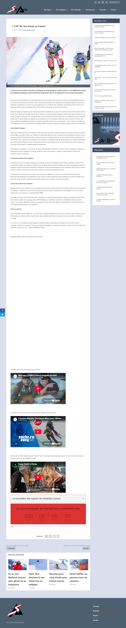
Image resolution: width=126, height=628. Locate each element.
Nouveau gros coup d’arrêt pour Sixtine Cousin (58, 577)
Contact (95, 620)
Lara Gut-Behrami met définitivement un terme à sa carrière (105, 181)
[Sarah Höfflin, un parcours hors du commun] (79, 564)
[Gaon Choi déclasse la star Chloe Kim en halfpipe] (38, 564)
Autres (113, 10)
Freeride (103, 10)
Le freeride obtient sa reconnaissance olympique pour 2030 (103, 55)
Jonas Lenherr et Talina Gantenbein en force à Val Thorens (105, 194)
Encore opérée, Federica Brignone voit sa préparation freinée (105, 157)
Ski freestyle (76, 10)
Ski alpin (47, 10)
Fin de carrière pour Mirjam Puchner (103, 96)
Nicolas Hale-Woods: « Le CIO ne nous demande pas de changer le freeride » (103, 49)
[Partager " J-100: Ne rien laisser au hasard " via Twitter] (50, 536)
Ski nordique (61, 10)
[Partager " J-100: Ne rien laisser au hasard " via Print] (58, 536)
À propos (96, 606)
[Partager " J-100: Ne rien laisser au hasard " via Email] (54, 536)
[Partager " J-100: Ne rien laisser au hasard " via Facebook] (46, 536)
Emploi (95, 615)
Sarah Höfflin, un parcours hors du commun (78, 577)
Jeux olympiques (27, 30)
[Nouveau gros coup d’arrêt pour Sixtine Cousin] (58, 564)
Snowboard (90, 10)
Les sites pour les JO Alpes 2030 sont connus (105, 60)
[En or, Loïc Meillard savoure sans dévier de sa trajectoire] (17, 564)
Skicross (33, 30)
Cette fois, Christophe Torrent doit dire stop (105, 37)
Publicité (96, 611)
